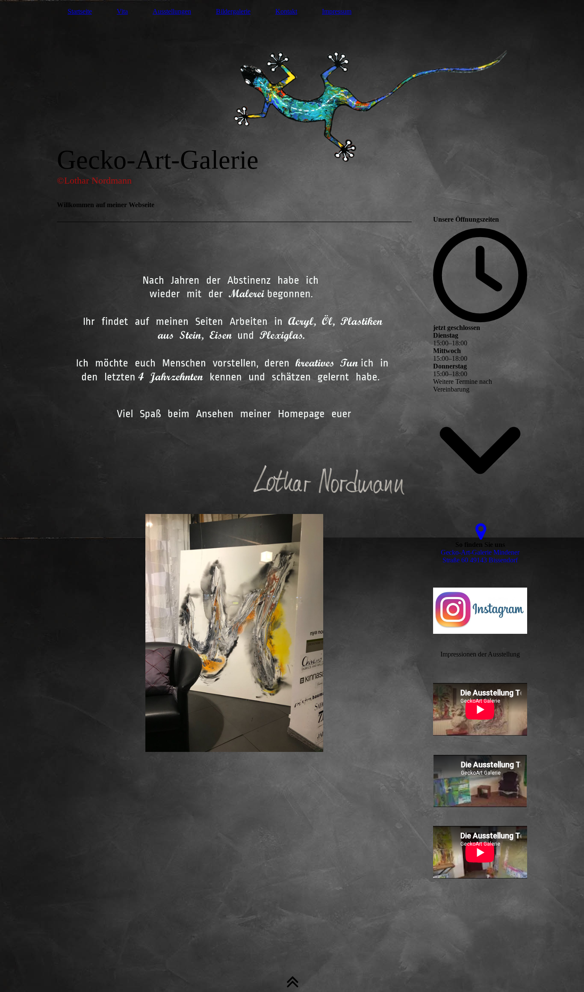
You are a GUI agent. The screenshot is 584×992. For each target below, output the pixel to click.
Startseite (80, 11)
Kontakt (286, 11)
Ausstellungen (172, 11)
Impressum (336, 11)
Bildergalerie (233, 11)
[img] (292, 96)
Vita (122, 11)
